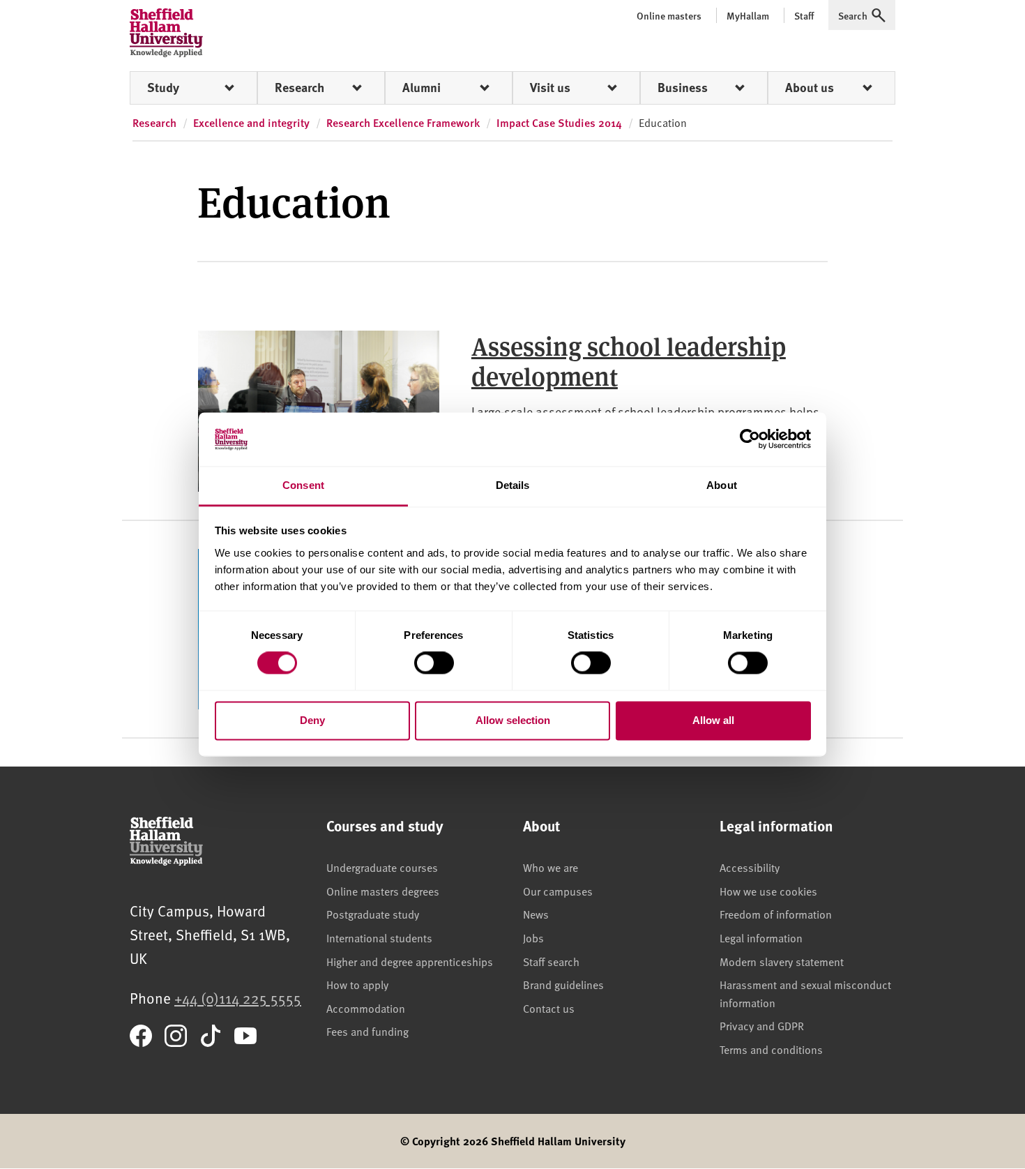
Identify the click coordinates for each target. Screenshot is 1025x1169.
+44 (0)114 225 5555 (237, 998)
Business (683, 87)
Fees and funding (367, 1031)
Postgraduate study (372, 913)
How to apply (357, 984)
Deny (312, 720)
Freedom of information (776, 913)
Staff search (551, 961)
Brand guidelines (563, 984)
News (536, 913)
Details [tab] (513, 485)
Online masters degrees (382, 890)
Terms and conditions (771, 1049)
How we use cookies (768, 890)
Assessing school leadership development (628, 360)
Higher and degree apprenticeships (409, 961)
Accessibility (750, 867)
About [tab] (721, 485)
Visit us (550, 87)
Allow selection (513, 720)
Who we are (550, 867)
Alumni (421, 87)
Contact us (549, 1008)
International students (379, 937)
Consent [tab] (303, 485)
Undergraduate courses (382, 867)
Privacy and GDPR (762, 1025)
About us (809, 87)
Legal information (761, 937)
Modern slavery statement (782, 961)
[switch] (434, 663)
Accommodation (365, 1008)
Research (299, 87)
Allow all (713, 720)
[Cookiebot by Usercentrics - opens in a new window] (750, 439)
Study (163, 87)
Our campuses (558, 890)
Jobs (533, 937)
